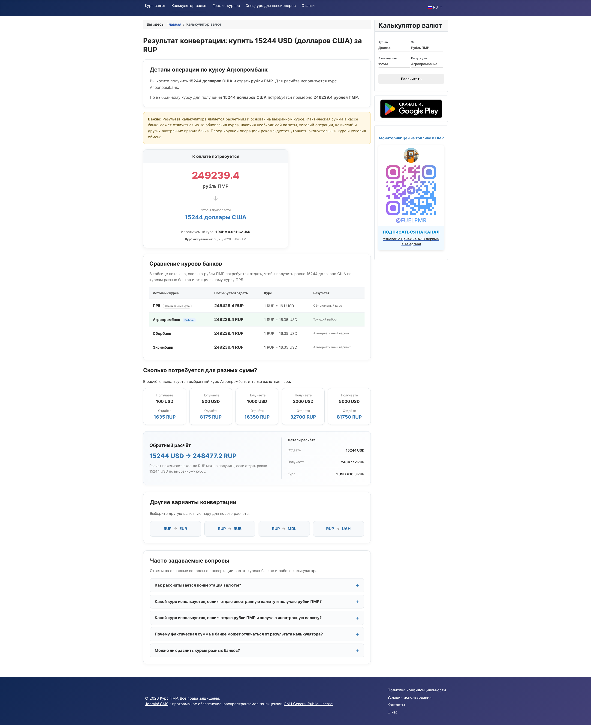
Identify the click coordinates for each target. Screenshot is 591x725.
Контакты (396, 704)
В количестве (387, 58)
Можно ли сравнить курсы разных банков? (197, 650)
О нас (393, 712)
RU (435, 7)
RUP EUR (175, 528)
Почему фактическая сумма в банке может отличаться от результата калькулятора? (239, 634)
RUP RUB (229, 528)
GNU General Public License (308, 703)
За (413, 42)
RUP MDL (284, 528)
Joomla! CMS (156, 703)
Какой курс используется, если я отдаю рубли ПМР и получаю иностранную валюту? (238, 617)
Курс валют (155, 5)
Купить (383, 42)
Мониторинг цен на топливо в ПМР (411, 138)
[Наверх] (583, 716)
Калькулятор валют (189, 5)
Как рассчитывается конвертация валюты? (198, 585)
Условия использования (409, 697)
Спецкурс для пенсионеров (270, 5)
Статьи (308, 5)
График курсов (226, 5)
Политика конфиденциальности (417, 690)
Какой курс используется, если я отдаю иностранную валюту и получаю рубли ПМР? (238, 601)
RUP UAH (338, 528)
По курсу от (419, 58)
